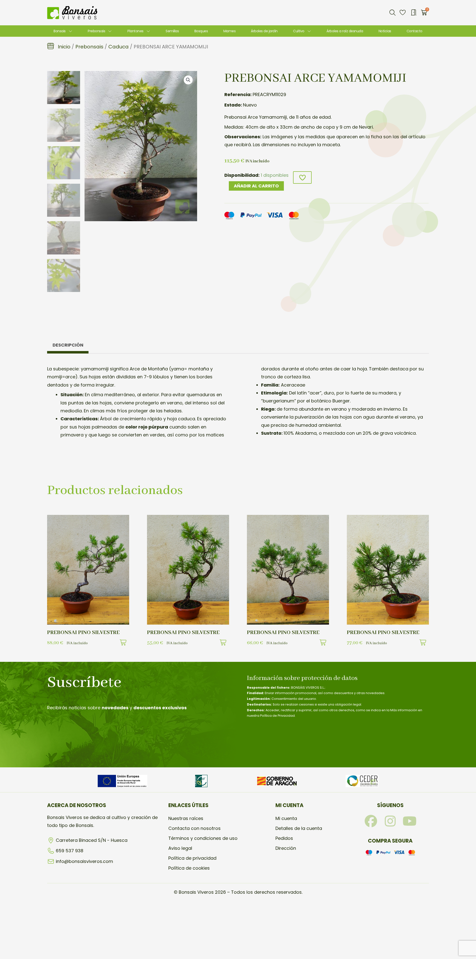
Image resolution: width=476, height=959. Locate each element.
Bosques (201, 31)
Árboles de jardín (264, 31)
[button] (392, 12)
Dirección (285, 848)
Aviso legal (180, 848)
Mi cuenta (286, 818)
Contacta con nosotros (194, 828)
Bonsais (60, 31)
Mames (229, 31)
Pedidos (284, 838)
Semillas (172, 31)
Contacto (414, 31)
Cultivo (298, 31)
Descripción (68, 345)
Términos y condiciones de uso (203, 838)
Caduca (118, 46)
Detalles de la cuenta (298, 828)
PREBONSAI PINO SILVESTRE (83, 632)
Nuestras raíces (185, 818)
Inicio (64, 46)
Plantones (135, 31)
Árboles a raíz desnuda (345, 31)
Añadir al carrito (256, 186)
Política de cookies (189, 868)
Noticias (385, 31)
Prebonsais (96, 31)
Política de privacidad (192, 858)
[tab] (68, 346)
